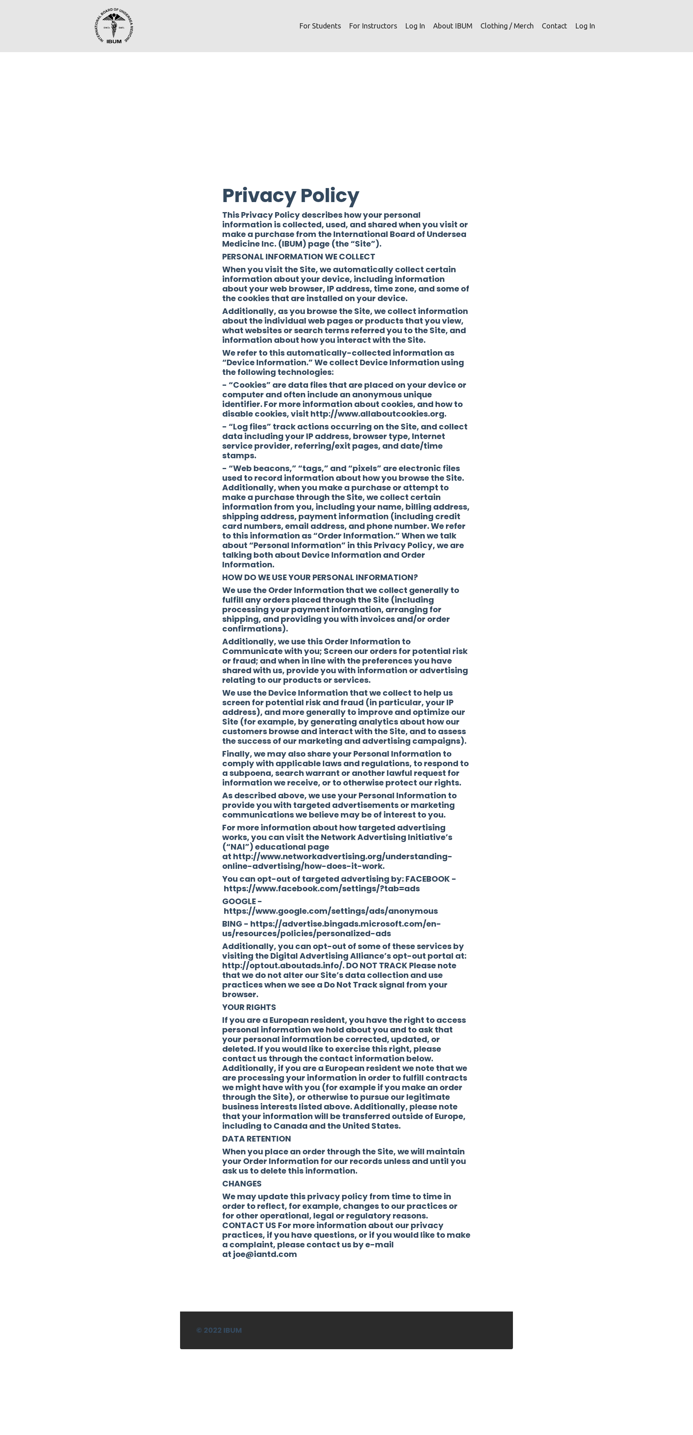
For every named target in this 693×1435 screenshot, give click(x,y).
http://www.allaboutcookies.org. (378, 413)
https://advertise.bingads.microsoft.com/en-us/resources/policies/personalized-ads (331, 928)
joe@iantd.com (265, 1254)
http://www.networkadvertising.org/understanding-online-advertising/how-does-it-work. (337, 861)
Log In (415, 26)
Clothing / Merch (507, 26)
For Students (320, 26)
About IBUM (452, 26)
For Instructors (373, 26)
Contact (554, 26)
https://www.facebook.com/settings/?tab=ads (322, 888)
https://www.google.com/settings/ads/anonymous (331, 911)
